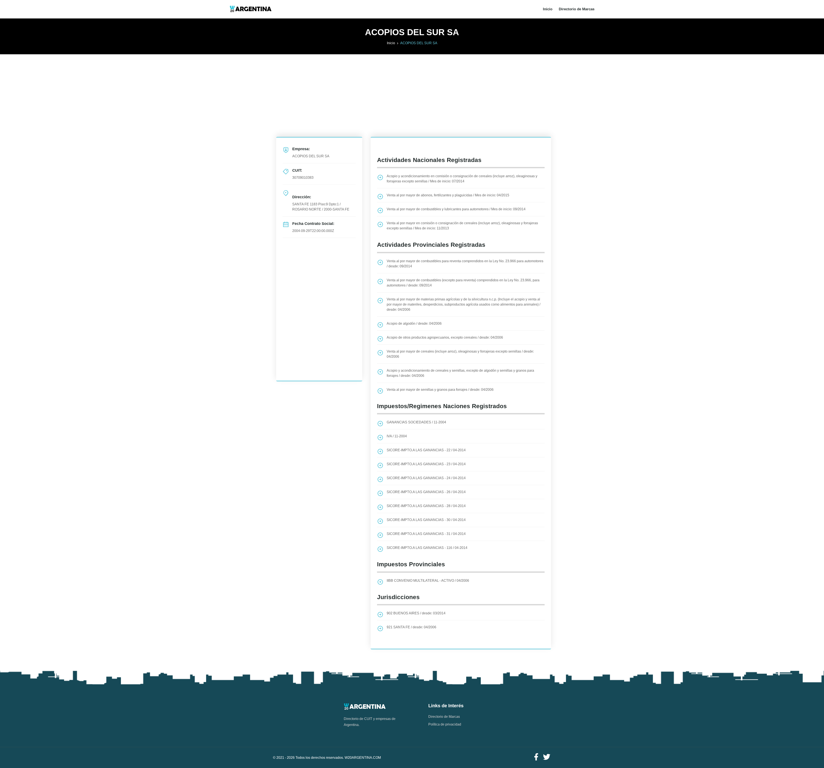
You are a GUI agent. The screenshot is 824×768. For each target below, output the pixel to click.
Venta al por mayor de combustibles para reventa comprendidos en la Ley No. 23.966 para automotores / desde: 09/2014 (465, 263)
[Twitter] (546, 757)
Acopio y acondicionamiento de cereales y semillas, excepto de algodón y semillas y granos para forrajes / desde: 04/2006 (460, 373)
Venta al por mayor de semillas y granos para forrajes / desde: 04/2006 (440, 389)
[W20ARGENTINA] (250, 9)
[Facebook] (536, 757)
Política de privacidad (444, 724)
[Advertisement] (412, 84)
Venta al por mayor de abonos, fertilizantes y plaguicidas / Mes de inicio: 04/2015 (448, 195)
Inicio (547, 9)
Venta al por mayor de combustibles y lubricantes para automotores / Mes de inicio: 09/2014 (456, 209)
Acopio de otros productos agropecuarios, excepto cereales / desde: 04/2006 (445, 337)
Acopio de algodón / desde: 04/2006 (414, 323)
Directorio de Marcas (576, 9)
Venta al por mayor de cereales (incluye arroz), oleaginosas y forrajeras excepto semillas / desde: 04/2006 (460, 354)
